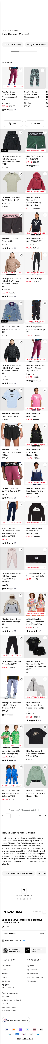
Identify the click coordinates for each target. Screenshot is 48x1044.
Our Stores (6, 981)
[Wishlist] (20, 70)
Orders (4, 977)
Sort (15, 123)
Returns (5, 973)
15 (40, 815)
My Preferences (32, 973)
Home (4, 30)
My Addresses (32, 969)
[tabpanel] (24, 934)
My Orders (30, 965)
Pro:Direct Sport (27, 1039)
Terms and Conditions (35, 977)
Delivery (5, 969)
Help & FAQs (6, 965)
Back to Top (37, 912)
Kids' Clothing (13, 30)
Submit (41, 934)
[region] (24, 44)
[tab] (6, 927)
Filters (37, 123)
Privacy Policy (32, 981)
